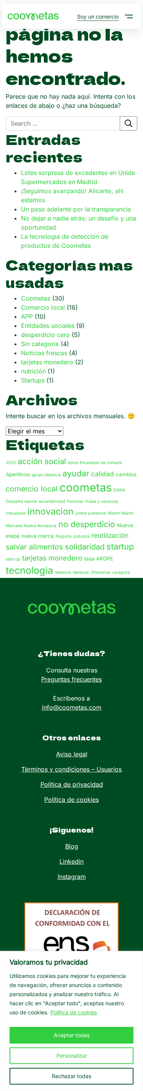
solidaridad (84, 546)
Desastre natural (21, 501)
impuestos (16, 513)
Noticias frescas (44, 353)
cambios (126, 474)
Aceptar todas (72, 1035)
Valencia (63, 572)
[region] (71, 1021)
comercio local (32, 488)
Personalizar (71, 1055)
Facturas (75, 501)
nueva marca (37, 536)
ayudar (76, 473)
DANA (119, 490)
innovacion (50, 511)
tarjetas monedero (47, 362)
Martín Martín (120, 513)
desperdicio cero (45, 334)
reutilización (110, 535)
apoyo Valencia (46, 474)
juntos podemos (91, 513)
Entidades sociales (47, 325)
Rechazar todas (71, 1076)
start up (13, 559)
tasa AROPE (98, 559)
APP (27, 316)
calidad (102, 474)
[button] (129, 16)
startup (120, 546)
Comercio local (43, 307)
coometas (85, 487)
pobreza (82, 536)
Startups (33, 380)
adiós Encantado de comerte (95, 462)
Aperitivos (18, 474)
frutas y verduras (101, 501)
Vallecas (81, 572)
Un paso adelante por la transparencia (76, 209)
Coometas (35, 298)
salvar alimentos (34, 546)
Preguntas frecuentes (71, 679)
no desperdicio (86, 524)
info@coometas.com (71, 707)
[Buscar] (128, 123)
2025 (11, 462)
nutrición (33, 371)
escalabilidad (52, 501)
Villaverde (100, 572)
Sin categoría (40, 344)
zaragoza (121, 572)
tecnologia (29, 570)
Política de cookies (73, 1012)
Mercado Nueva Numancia (31, 525)
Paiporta (64, 536)
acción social (42, 461)
